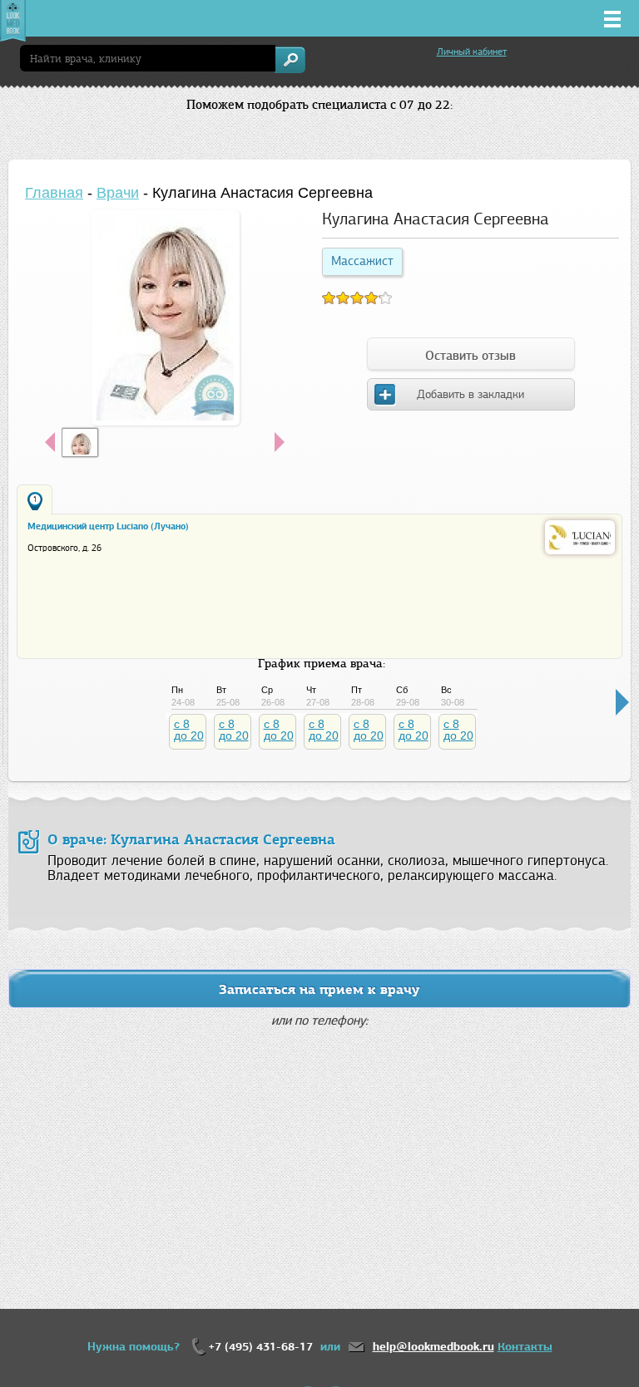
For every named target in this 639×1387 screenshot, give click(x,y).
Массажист (362, 260)
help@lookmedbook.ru (433, 1347)
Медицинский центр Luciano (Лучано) (108, 526)
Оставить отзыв (470, 355)
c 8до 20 (189, 729)
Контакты (525, 1347)
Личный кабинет (472, 51)
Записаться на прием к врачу (319, 989)
